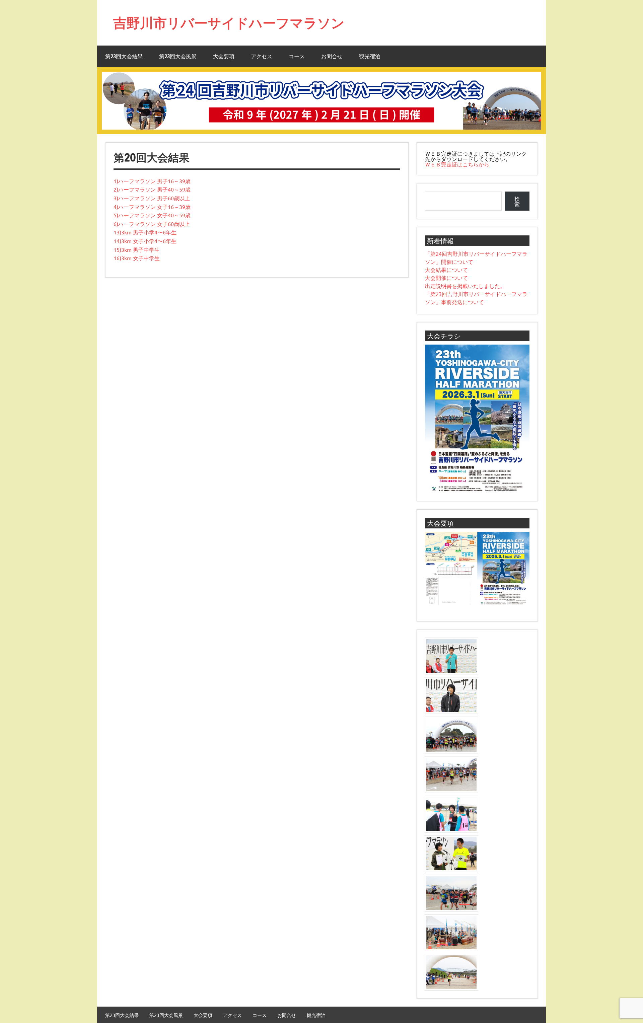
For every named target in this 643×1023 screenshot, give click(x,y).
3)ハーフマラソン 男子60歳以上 (152, 198)
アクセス (261, 56)
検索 (517, 201)
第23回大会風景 (178, 56)
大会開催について (446, 277)
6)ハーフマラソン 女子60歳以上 (152, 223)
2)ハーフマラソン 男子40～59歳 (152, 189)
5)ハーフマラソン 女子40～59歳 (152, 215)
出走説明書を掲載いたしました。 (465, 285)
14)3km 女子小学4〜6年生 (145, 240)
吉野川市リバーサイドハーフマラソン (229, 22)
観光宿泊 (369, 56)
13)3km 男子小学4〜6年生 (145, 232)
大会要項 (223, 56)
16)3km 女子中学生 (137, 257)
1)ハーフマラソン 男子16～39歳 (152, 180)
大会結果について (446, 269)
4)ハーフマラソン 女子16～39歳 (152, 206)
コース (297, 56)
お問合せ (332, 56)
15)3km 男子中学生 (137, 249)
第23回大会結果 (124, 56)
